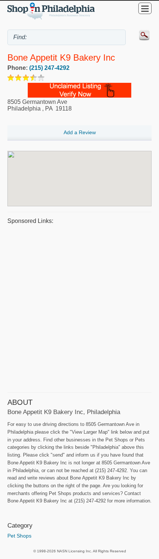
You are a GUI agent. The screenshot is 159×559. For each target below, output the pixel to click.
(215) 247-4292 (49, 68)
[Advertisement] (79, 307)
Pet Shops (19, 536)
